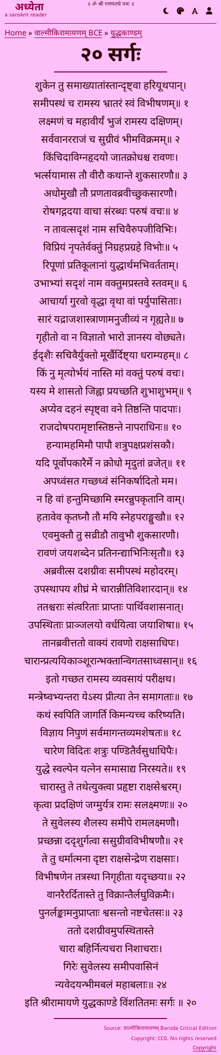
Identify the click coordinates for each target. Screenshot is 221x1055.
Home (15, 34)
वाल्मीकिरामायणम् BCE (68, 34)
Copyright (204, 1048)
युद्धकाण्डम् (126, 34)
